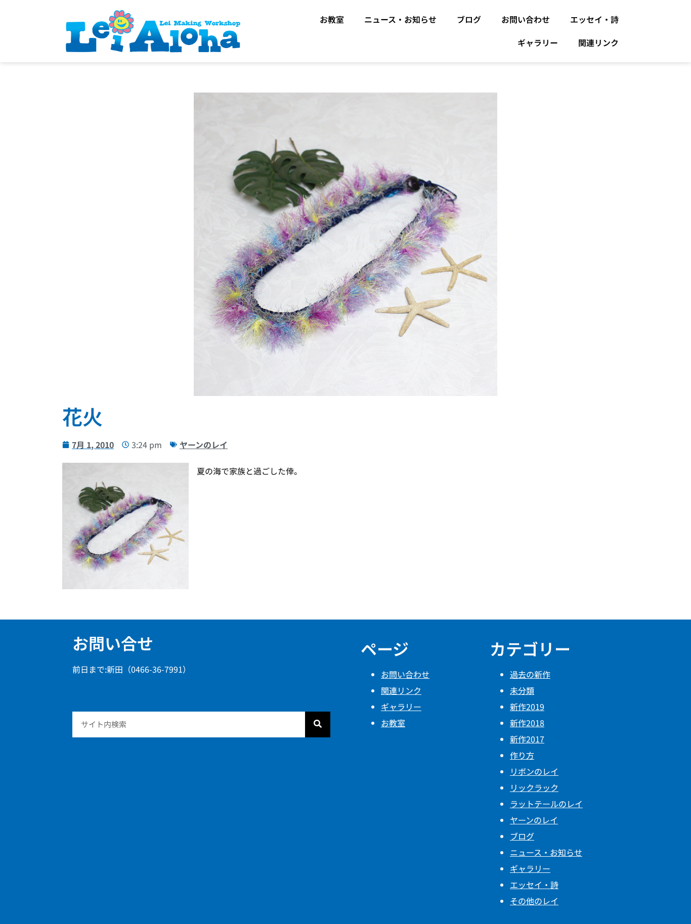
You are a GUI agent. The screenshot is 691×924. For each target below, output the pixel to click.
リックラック (534, 787)
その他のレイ (534, 901)
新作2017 (527, 739)
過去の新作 (530, 674)
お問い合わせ (525, 19)
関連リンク (598, 42)
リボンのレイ (534, 771)
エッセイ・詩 (594, 19)
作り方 (522, 755)
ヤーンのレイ (204, 444)
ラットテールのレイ (546, 804)
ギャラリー (537, 42)
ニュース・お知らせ (400, 19)
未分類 (522, 690)
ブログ (469, 19)
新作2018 (527, 723)
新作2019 (527, 706)
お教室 (332, 19)
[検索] (317, 724)
